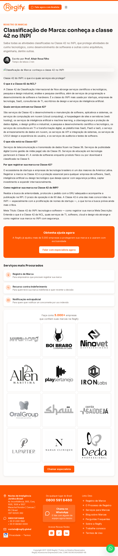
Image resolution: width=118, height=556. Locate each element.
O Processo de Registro (98, 505)
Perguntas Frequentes (98, 519)
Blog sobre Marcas (96, 514)
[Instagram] (51, 533)
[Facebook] (59, 533)
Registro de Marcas (15, 24)
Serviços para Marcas (98, 510)
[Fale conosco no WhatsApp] (110, 548)
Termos (27, 535)
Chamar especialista (59, 469)
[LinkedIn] (66, 533)
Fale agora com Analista (47, 7)
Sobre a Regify (94, 523)
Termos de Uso (94, 533)
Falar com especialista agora (59, 249)
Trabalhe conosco (96, 528)
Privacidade (15, 535)
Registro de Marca (96, 500)
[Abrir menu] (66, 7)
